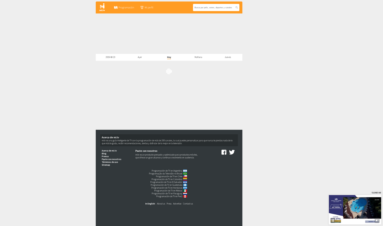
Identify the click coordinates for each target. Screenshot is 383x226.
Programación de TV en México (168, 190)
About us (161, 203)
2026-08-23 (110, 57)
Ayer (140, 57)
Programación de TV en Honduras (166, 187)
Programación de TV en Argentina (167, 170)
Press (169, 203)
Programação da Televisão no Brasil (165, 173)
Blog (104, 153)
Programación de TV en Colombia (167, 179)
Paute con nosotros (111, 159)
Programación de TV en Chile (169, 176)
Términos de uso (110, 162)
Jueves (228, 57)
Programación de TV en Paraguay (167, 193)
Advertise (177, 203)
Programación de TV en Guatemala (166, 184)
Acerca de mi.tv (109, 150)
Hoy (169, 57)
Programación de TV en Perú (169, 196)
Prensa (105, 156)
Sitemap (106, 164)
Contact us (188, 203)
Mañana (198, 57)
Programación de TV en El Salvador (166, 182)
